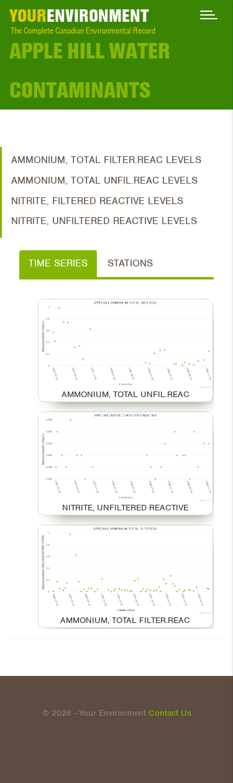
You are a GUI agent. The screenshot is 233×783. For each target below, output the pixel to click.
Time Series (58, 263)
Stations (130, 263)
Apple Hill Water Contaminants (89, 70)
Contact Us (169, 713)
